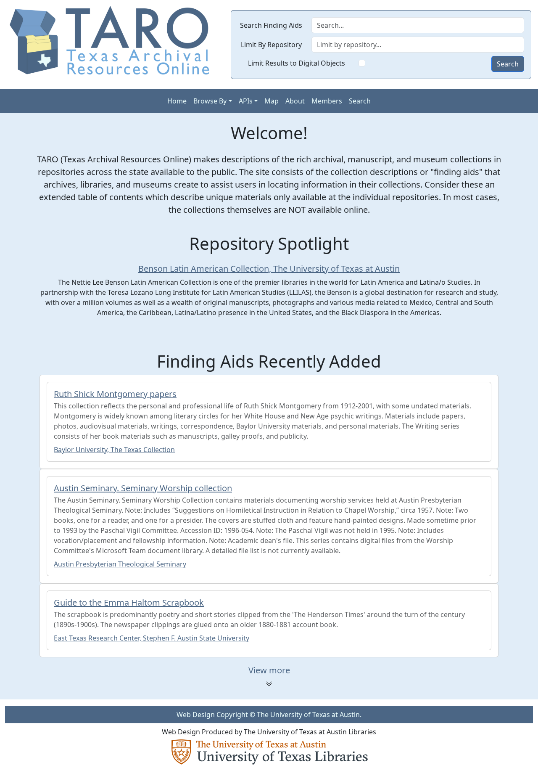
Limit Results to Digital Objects (296, 63)
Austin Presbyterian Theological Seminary (120, 564)
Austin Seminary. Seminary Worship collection (143, 488)
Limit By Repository (271, 44)
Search (508, 64)
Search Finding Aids (271, 25)
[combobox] (418, 45)
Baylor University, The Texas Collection (114, 449)
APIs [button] (246, 101)
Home (177, 101)
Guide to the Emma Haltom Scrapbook (129, 602)
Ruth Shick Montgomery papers (115, 394)
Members (326, 101)
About (295, 101)
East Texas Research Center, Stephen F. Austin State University (151, 638)
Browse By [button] (210, 101)
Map (271, 101)
